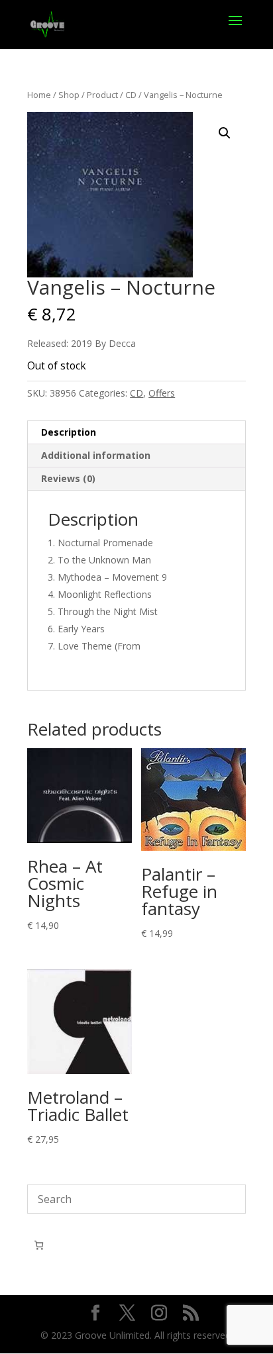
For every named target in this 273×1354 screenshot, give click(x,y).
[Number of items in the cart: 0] (38, 1245)
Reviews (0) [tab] (68, 478)
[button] (225, 133)
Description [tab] (68, 432)
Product (102, 95)
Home (39, 95)
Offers (161, 393)
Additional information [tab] (95, 455)
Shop (69, 95)
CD (130, 95)
